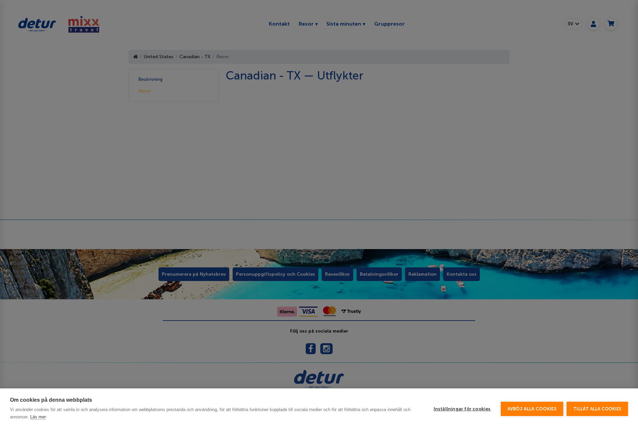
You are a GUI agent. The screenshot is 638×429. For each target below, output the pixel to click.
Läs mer (38, 416)
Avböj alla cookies (532, 409)
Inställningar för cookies (462, 409)
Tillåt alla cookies (597, 408)
